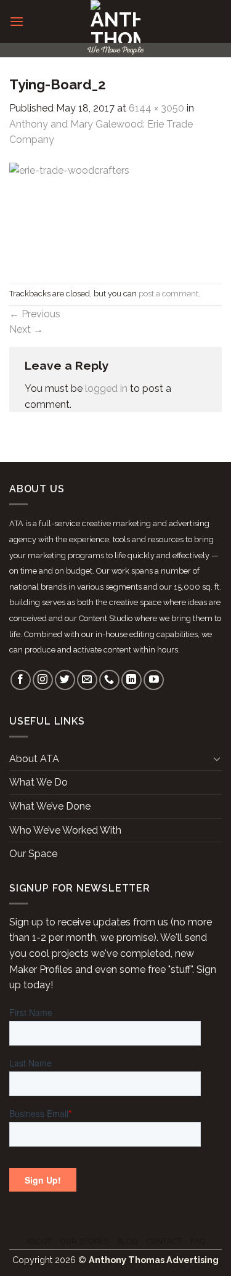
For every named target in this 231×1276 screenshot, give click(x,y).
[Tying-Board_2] (115, 215)
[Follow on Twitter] (65, 680)
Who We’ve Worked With (65, 830)
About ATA (34, 759)
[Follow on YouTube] (154, 680)
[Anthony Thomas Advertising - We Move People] (115, 21)
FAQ (197, 1241)
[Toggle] (217, 758)
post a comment (168, 293)
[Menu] (16, 21)
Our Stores (84, 1241)
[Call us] (109, 680)
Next (26, 329)
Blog (127, 1241)
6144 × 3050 (156, 108)
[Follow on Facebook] (20, 680)
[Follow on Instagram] (43, 680)
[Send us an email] (87, 680)
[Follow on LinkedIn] (131, 680)
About (39, 1241)
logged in (106, 388)
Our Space (33, 853)
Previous (34, 314)
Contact (164, 1241)
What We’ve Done (50, 806)
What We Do (38, 782)
